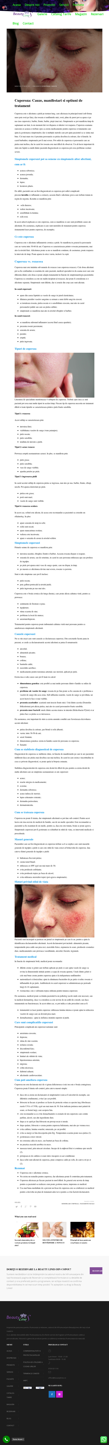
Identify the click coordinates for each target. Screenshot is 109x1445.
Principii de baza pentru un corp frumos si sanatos (80, 1241)
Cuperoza (19, 113)
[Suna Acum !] (6, 1439)
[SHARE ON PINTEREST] (31, 1206)
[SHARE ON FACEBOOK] (21, 1206)
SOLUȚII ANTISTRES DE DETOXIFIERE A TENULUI (53, 1241)
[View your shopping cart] (5, 8)
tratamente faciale (87, 1204)
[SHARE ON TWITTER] (17, 1207)
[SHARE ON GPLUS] (26, 1206)
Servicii (54, 86)
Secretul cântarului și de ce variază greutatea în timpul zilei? (25, 1243)
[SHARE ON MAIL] (35, 1206)
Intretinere (46, 86)
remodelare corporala (70, 1204)
